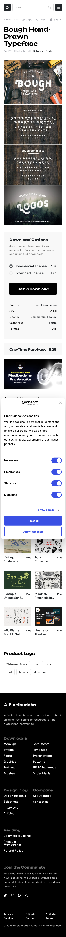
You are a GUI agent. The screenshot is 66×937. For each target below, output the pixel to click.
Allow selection (33, 531)
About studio (42, 795)
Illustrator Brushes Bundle (41, 632)
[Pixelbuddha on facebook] (19, 895)
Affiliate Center (30, 916)
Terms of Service (9, 916)
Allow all (32, 520)
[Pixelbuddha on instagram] (26, 895)
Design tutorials (15, 795)
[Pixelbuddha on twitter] (5, 895)
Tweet (43, 19)
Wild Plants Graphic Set (12, 632)
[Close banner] (60, 403)
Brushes (9, 773)
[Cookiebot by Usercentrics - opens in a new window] (27, 402)
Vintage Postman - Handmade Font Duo (11, 559)
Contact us (40, 801)
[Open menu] (58, 7)
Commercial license (44, 317)
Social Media (42, 773)
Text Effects (41, 743)
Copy (29, 19)
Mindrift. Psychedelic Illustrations (43, 596)
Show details (46, 509)
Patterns (39, 761)
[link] (37, 573)
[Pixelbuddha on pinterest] (12, 895)
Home (7, 19)
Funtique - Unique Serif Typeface (12, 596)
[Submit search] (49, 7)
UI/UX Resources (44, 767)
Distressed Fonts (42, 51)
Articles (9, 813)
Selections (11, 801)
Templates (40, 749)
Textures (9, 767)
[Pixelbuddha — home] (7, 7)
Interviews (11, 807)
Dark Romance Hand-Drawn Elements (43, 559)
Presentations (42, 755)
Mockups (10, 743)
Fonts (17, 19)
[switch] (56, 472)
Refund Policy (13, 850)
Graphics (10, 761)
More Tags (40, 672)
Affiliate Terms (51, 916)
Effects (9, 749)
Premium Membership (12, 843)
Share (57, 19)
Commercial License (17, 835)
